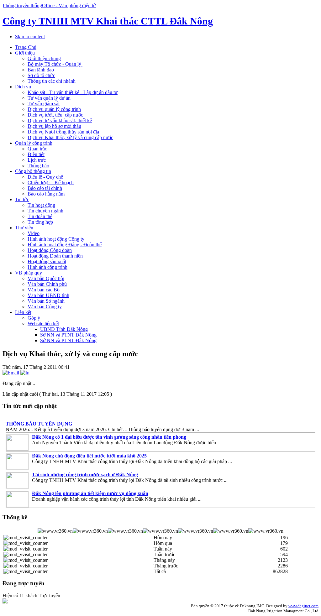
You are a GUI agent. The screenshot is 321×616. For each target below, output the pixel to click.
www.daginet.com (303, 605)
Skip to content (30, 36)
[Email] (11, 372)
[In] (24, 372)
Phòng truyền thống (22, 5)
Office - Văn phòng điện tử (69, 5)
